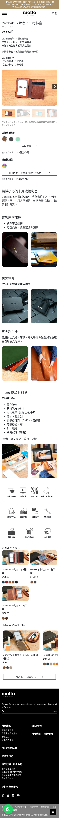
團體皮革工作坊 (8, 769)
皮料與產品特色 (10, 787)
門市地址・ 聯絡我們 (42, 734)
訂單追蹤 (45, 807)
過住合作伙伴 (7, 778)
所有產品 (6, 726)
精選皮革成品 (7, 730)
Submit (55, 711)
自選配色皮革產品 (9, 733)
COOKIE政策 (20, 807)
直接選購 (26, 146)
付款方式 (34, 807)
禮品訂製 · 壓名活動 (12, 764)
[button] (54, 86)
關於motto (37, 726)
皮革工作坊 (7, 756)
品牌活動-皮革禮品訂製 (12, 772)
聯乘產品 (6, 737)
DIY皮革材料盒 (9, 748)
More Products (26, 677)
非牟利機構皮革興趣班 (11, 775)
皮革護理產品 (7, 740)
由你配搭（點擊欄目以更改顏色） (26, 173)
